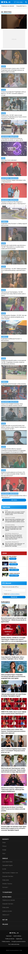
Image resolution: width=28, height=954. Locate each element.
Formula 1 (5, 887)
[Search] (26, 2)
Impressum (8, 936)
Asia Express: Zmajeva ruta (10, 872)
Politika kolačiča (6, 941)
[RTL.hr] (5, 2)
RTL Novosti (6, 583)
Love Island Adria (7, 861)
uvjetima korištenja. (15, 594)
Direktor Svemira (7, 883)
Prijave (5, 924)
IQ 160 (4, 869)
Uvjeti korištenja (17, 936)
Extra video (6, 897)
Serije (4, 842)
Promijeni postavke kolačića (18, 941)
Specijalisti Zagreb (7, 865)
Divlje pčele (5, 880)
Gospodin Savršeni (7, 876)
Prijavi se (14, 597)
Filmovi (4, 846)
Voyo (3, 853)
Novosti (5, 839)
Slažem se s (12, 594)
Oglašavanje (19, 938)
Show (4, 553)
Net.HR (4, 920)
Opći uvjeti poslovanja (13, 944)
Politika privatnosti (9, 938)
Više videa (14, 500)
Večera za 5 (5, 915)
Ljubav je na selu (7, 911)
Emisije (4, 850)
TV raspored (7, 892)
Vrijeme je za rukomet (7, 6)
